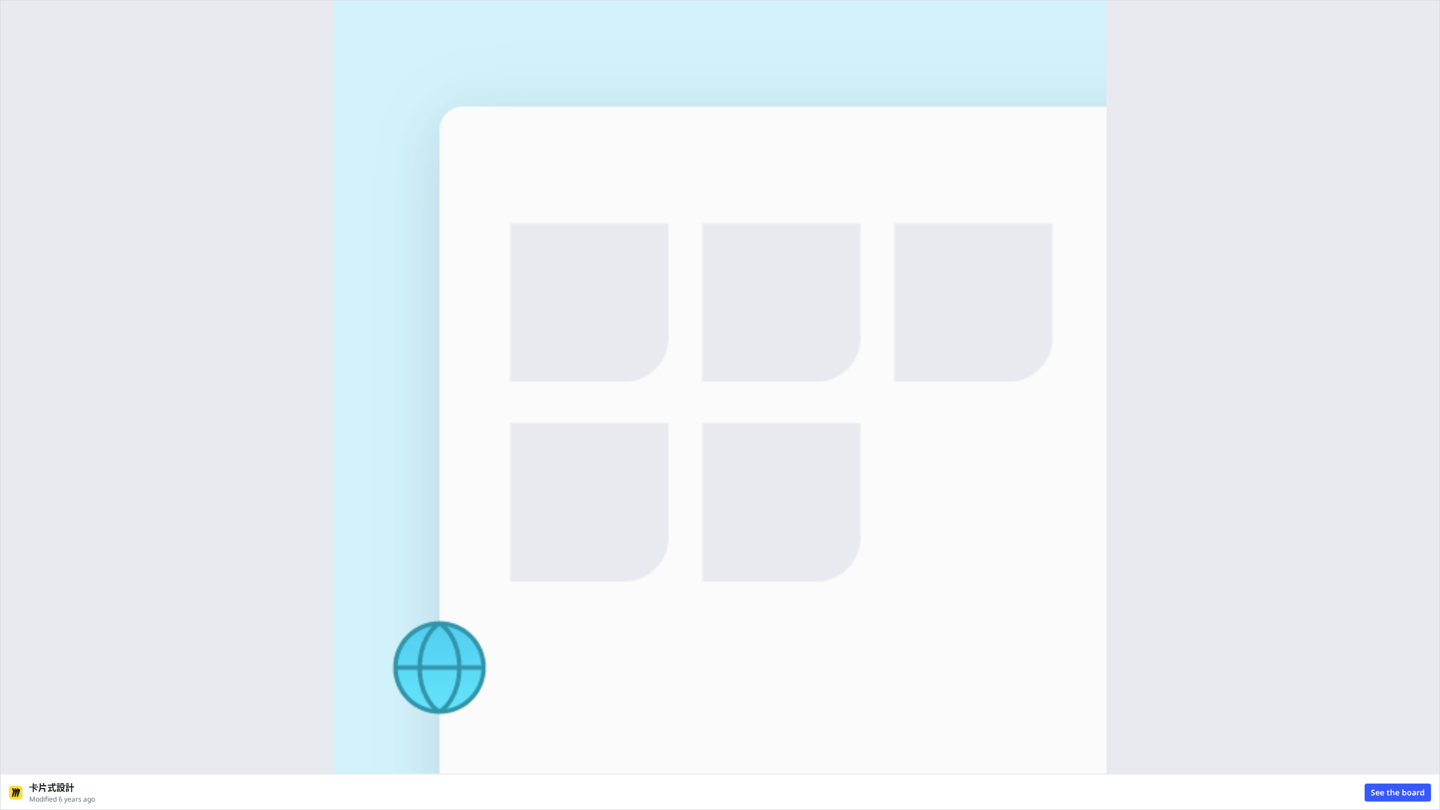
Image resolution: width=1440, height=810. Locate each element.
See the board (1398, 792)
